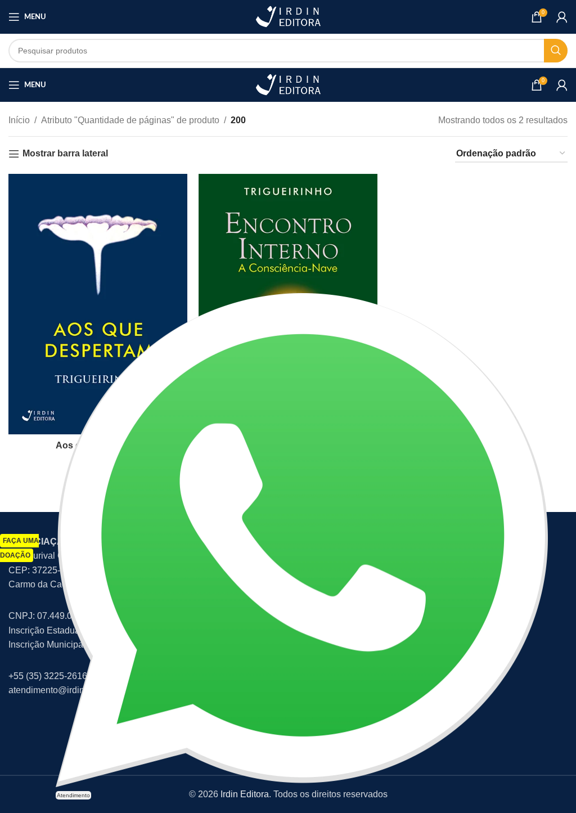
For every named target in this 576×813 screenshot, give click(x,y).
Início (19, 120)
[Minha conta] (562, 17)
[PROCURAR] (556, 50)
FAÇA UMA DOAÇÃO (19, 548)
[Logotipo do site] (288, 16)
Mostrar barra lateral (65, 153)
